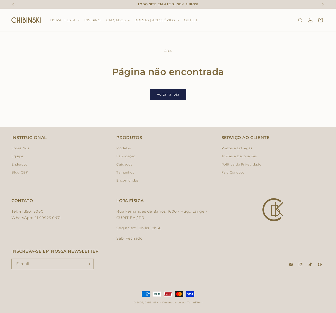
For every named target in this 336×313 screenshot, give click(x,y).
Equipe (17, 156)
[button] (65, 20)
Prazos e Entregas (236, 148)
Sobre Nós (20, 148)
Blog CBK (19, 172)
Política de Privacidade (241, 164)
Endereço (19, 164)
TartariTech (195, 302)
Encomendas (127, 180)
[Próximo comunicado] (323, 4)
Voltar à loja (168, 94)
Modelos (123, 148)
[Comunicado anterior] (13, 4)
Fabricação (125, 156)
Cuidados (124, 164)
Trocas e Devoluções (239, 156)
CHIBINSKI (152, 302)
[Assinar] (88, 264)
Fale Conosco (233, 172)
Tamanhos (125, 172)
